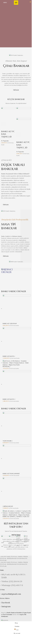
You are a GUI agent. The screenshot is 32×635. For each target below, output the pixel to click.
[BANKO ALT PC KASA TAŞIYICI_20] (23, 112)
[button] (3, 124)
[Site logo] (16, 2)
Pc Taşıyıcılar (5, 141)
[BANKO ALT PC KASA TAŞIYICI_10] (8, 114)
